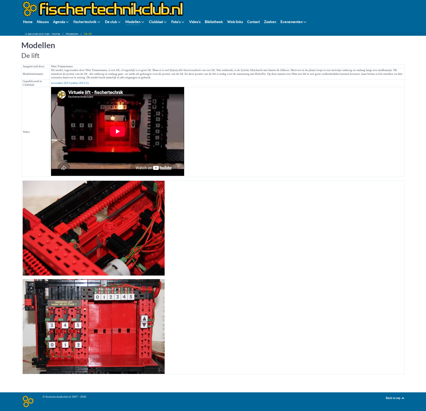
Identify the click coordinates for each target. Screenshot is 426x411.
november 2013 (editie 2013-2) (70, 83)
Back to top (393, 398)
